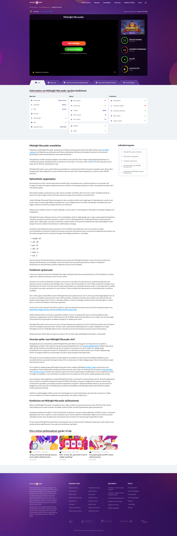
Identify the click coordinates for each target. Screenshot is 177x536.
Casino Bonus (73, 501)
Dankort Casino (93, 497)
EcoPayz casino (90, 367)
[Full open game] (115, 72)
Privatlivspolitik (132, 487)
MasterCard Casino (94, 507)
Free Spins (72, 504)
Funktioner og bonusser (130, 161)
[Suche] (146, 3)
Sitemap (130, 507)
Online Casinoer (73, 487)
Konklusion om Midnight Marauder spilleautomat (134, 172)
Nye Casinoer (73, 491)
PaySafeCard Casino (94, 487)
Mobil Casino (73, 494)
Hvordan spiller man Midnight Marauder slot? (132, 166)
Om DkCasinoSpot (133, 497)
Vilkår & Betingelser (133, 491)
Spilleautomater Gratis (75, 497)
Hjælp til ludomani (113, 504)
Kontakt (130, 501)
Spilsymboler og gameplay (131, 156)
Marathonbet (108, 369)
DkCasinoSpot (33, 7)
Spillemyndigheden (113, 508)
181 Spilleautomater (44, 7)
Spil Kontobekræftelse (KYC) (116, 498)
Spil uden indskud (73, 49)
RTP (90, 162)
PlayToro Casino (39, 372)
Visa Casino (91, 494)
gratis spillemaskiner (92, 346)
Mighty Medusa (44, 310)
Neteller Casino (92, 501)
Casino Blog (131, 504)
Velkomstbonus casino (75, 511)
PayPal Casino (92, 491)
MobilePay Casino (93, 511)
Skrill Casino (92, 504)
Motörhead (34, 310)
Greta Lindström (45, 11)
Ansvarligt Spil (132, 494)
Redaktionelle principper (115, 501)
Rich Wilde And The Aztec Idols (65, 310)
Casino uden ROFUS (74, 507)
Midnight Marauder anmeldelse (133, 152)
